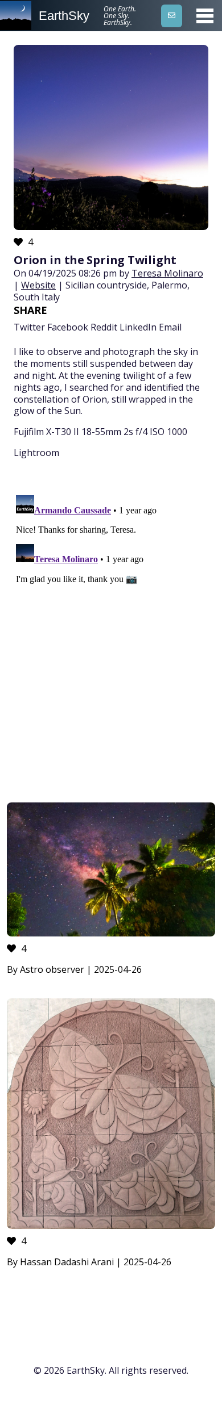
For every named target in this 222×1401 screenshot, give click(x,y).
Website (38, 285)
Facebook (67, 327)
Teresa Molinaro (167, 273)
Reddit (104, 327)
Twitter (29, 327)
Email (170, 327)
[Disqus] (111, 633)
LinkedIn (138, 327)
